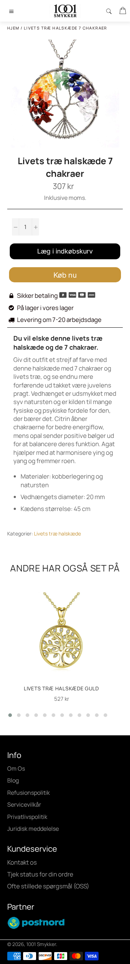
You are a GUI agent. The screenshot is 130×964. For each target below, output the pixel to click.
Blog (13, 780)
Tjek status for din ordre (40, 874)
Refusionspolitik (28, 793)
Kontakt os (22, 862)
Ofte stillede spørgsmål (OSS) (48, 886)
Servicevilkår (24, 804)
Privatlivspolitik (27, 817)
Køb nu (65, 275)
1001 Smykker (41, 944)
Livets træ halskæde (57, 533)
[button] (10, 715)
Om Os (16, 768)
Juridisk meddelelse (33, 829)
